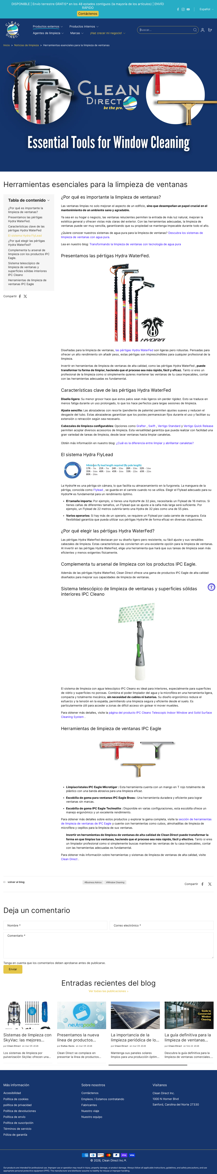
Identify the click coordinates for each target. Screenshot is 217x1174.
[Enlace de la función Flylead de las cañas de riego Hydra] (72, 470)
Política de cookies (15, 1099)
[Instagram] (183, 9)
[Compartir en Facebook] (21, 296)
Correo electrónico (127, 925)
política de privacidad (17, 1105)
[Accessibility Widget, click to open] (211, 587)
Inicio (6, 45)
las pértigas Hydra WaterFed (134, 350)
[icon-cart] (210, 29)
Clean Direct (69, 859)
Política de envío (14, 1117)
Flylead (98, 489)
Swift (151, 426)
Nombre (14, 925)
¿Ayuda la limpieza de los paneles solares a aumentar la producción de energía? (27, 1037)
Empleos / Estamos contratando (102, 1099)
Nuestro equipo (91, 1117)
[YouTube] (188, 9)
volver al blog (16, 882)
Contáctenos (87, 13)
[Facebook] (178, 9)
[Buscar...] (195, 29)
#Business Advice (93, 882)
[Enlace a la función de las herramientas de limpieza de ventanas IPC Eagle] (137, 758)
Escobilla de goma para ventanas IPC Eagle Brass (100, 797)
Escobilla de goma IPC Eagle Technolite (93, 808)
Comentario (16, 935)
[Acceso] (202, 30)
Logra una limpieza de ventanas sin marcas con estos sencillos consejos (134, 1037)
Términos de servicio (17, 1128)
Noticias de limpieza (26, 45)
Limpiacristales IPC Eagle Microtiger (91, 787)
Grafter (141, 426)
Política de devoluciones (19, 1111)
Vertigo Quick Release (198, 426)
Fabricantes (89, 1105)
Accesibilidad (12, 1093)
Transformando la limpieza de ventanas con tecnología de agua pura (135, 244)
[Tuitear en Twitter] (26, 296)
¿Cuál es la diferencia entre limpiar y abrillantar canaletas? (155, 443)
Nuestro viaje (90, 1111)
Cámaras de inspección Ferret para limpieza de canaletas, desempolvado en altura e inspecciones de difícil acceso (189, 1037)
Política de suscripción (18, 1122)
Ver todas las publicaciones (107, 991)
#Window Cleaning (115, 882)
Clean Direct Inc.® (114, 1160)
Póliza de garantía (15, 1134)
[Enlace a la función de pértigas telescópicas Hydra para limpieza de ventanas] (137, 303)
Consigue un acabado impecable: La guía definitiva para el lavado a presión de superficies (81, 1037)
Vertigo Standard (169, 426)
